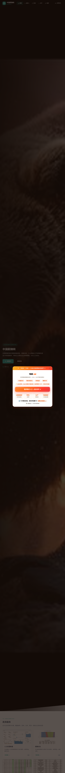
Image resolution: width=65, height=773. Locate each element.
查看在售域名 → (42, 401)
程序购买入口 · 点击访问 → (32, 389)
